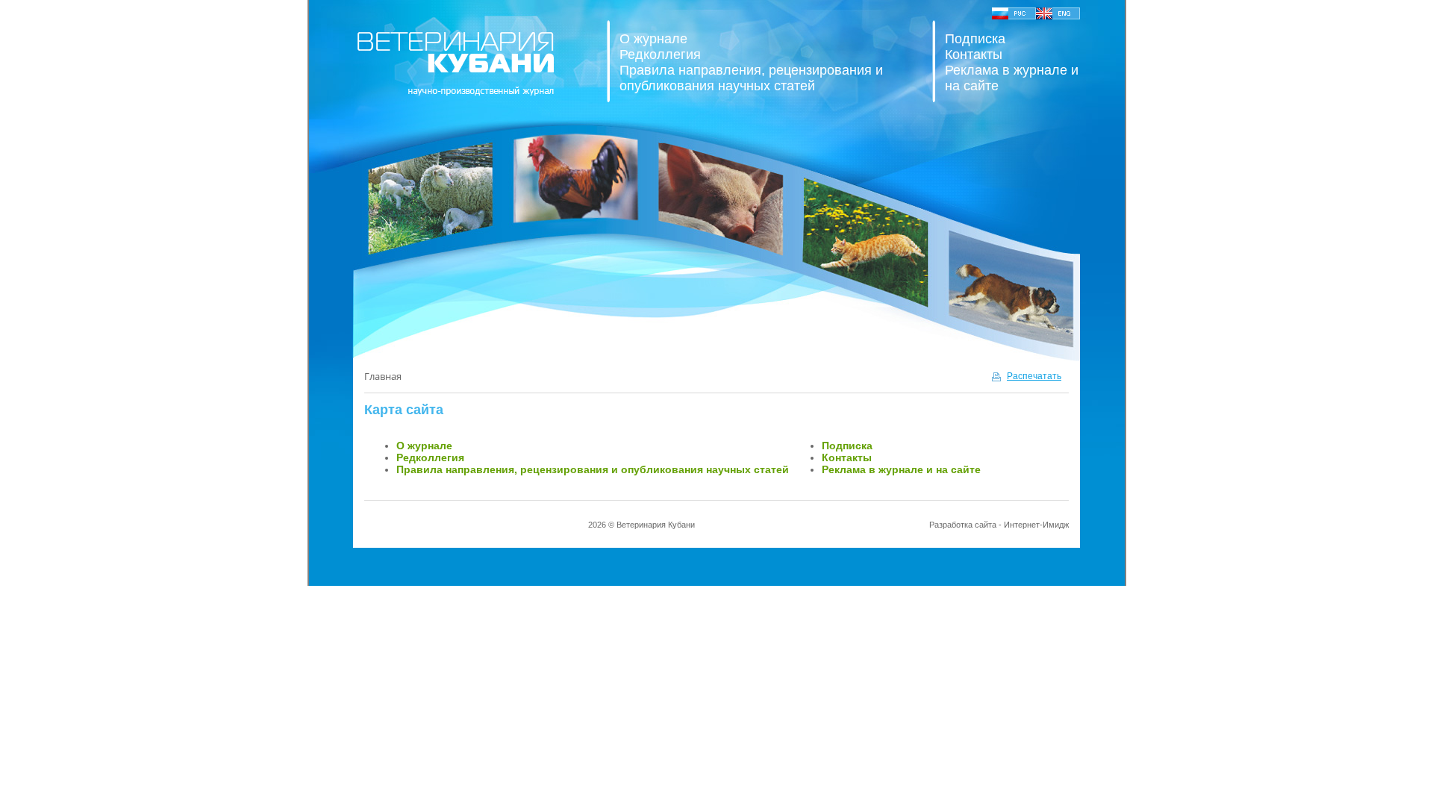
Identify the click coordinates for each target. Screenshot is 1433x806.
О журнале (653, 38)
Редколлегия (660, 54)
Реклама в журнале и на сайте (901, 469)
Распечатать (1034, 376)
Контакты (973, 54)
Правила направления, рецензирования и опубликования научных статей (751, 78)
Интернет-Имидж (1036, 524)
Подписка (975, 38)
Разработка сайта (962, 524)
